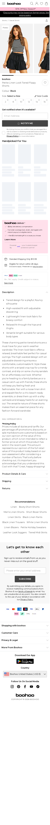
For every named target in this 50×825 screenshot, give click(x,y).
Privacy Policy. (26, 599)
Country (25, 668)
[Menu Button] (3, 3)
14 (37, 102)
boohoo (6, 79)
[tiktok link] (37, 686)
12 (29, 102)
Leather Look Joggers (15, 532)
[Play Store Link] (25, 661)
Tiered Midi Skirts (38, 532)
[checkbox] (3, 132)
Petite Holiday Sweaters (33, 527)
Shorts (4, 20)
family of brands (25, 591)
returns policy (38, 266)
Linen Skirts (14, 517)
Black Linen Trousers (13, 522)
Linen (14, 507)
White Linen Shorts (37, 522)
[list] (25, 9)
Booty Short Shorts (29, 507)
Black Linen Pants (32, 517)
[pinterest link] (18, 686)
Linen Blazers (11, 527)
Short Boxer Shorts (36, 512)
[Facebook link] (25, 686)
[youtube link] (31, 686)
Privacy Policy (12, 136)
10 (21, 102)
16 (45, 102)
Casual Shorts (14, 20)
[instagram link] (12, 686)
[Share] (46, 20)
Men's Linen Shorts (14, 512)
